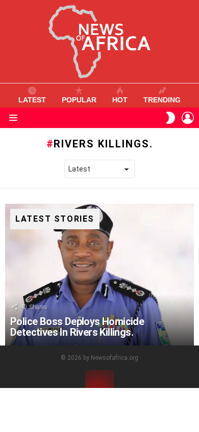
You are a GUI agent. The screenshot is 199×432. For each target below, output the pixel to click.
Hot (120, 100)
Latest (32, 100)
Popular (79, 100)
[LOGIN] (188, 117)
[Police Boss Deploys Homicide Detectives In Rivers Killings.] (99, 275)
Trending (162, 100)
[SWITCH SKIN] (170, 117)
